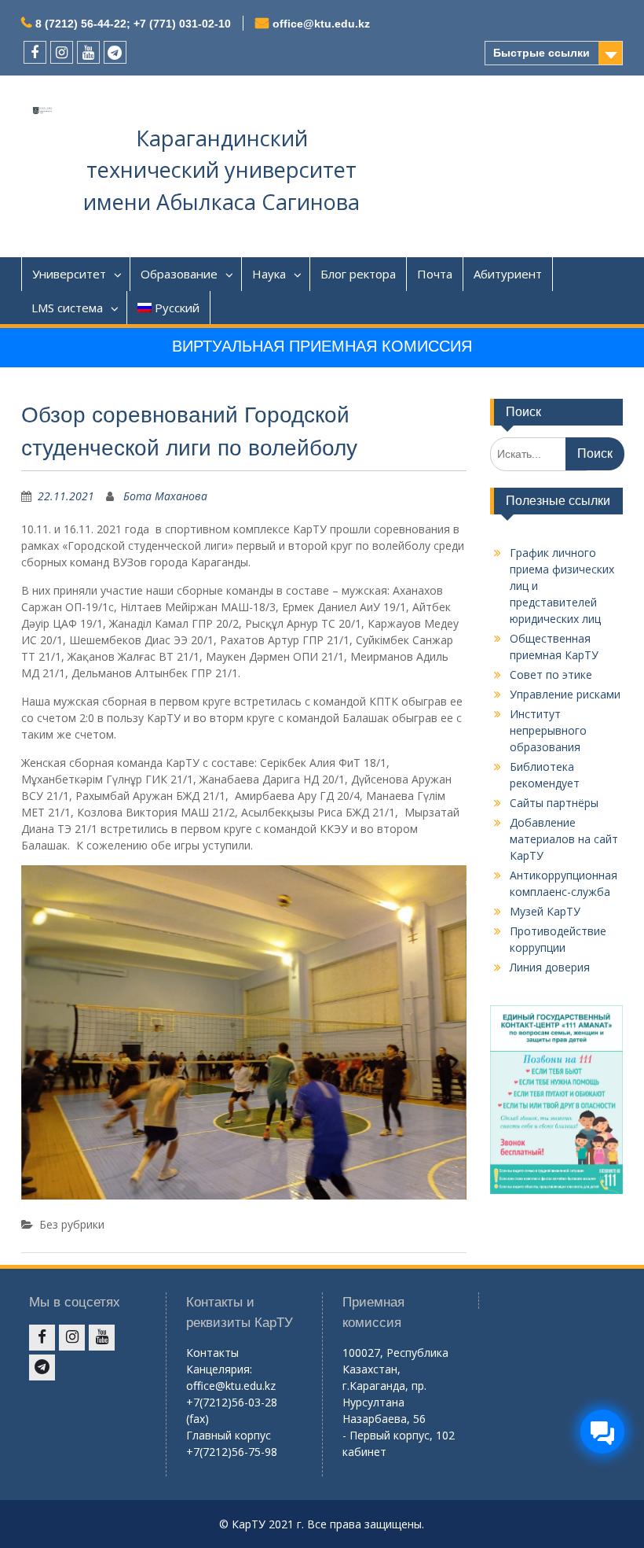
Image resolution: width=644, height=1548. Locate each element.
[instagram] (61, 52)
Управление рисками (565, 694)
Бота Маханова (165, 495)
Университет (69, 274)
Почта (434, 274)
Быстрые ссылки (541, 52)
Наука (269, 274)
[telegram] (115, 52)
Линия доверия (550, 967)
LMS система (67, 307)
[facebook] (35, 52)
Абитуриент (508, 274)
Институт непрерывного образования (548, 730)
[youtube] (88, 52)
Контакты (212, 1352)
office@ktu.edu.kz (321, 23)
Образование (179, 274)
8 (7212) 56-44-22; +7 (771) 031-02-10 (133, 23)
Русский (177, 307)
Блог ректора (358, 274)
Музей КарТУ (545, 911)
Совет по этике (551, 674)
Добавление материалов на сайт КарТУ (564, 839)
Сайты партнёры (554, 802)
